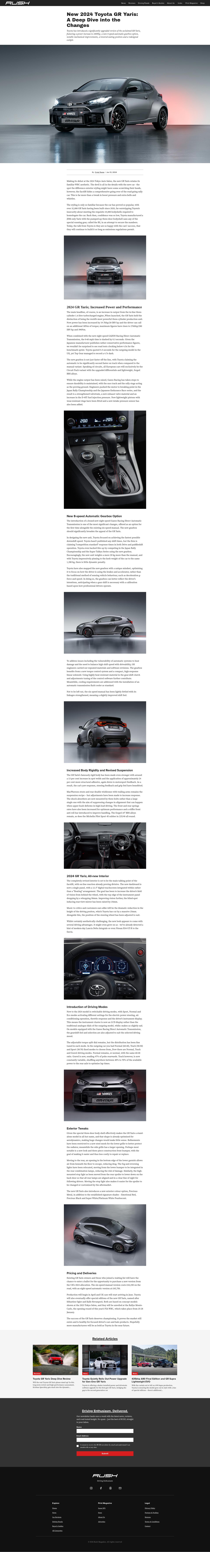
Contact (147, 1526)
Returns (148, 1517)
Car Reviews (56, 1517)
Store (100, 1513)
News (123, 3)
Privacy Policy (150, 1508)
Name (79, 1427)
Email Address (83, 1436)
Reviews (132, 3)
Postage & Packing (151, 1513)
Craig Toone (99, 172)
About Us (101, 1517)
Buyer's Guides (158, 3)
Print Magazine (192, 3)
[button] (170, 3)
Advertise (101, 1522)
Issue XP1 (102, 1508)
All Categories (57, 1531)
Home (54, 1508)
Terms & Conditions (152, 1522)
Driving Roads (143, 3)
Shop (202, 3)
